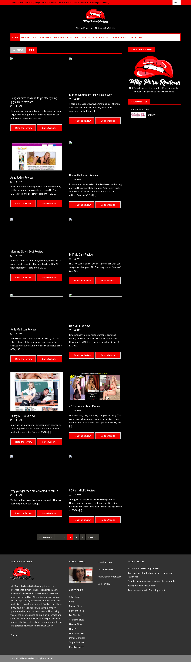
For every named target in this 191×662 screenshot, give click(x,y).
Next (91, 537)
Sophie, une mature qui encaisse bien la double (151, 581)
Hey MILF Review (79, 326)
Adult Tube (74, 596)
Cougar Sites (100, 37)
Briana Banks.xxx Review (83, 175)
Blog (71, 601)
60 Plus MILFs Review (82, 490)
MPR (21, 106)
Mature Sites (82, 37)
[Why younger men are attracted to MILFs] (36, 470)
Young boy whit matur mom (142, 585)
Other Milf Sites (77, 637)
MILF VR (25, 37)
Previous (47, 537)
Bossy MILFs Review (22, 416)
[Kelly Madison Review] (36, 308)
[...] (43, 118)
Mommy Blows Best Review (26, 251)
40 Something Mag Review (85, 406)
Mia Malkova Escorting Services (144, 568)
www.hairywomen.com (109, 576)
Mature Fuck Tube (140, 109)
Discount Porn (57, 3)
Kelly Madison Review (23, 329)
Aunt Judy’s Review (21, 177)
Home (14, 3)
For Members (76, 615)
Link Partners (71, 3)
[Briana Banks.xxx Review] (95, 155)
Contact (14, 635)
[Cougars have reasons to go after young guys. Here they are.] (36, 74)
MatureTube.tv (105, 569)
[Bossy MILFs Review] (36, 391)
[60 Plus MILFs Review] (95, 469)
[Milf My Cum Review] (95, 233)
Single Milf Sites (41, 3)
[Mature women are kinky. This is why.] (95, 73)
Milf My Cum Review (81, 254)
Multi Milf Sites (26, 3)
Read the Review (23, 127)
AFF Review (104, 583)
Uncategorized (76, 646)
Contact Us (84, 3)
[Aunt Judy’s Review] (36, 156)
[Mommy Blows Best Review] (36, 231)
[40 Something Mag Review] (95, 386)
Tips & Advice (118, 37)
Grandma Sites (76, 619)
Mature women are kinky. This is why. (90, 95)
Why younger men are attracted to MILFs (34, 491)
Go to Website (49, 127)
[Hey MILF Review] (95, 306)
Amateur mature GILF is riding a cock (146, 590)
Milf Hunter (151, 114)
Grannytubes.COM (99, 3)
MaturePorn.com (84, 28)
